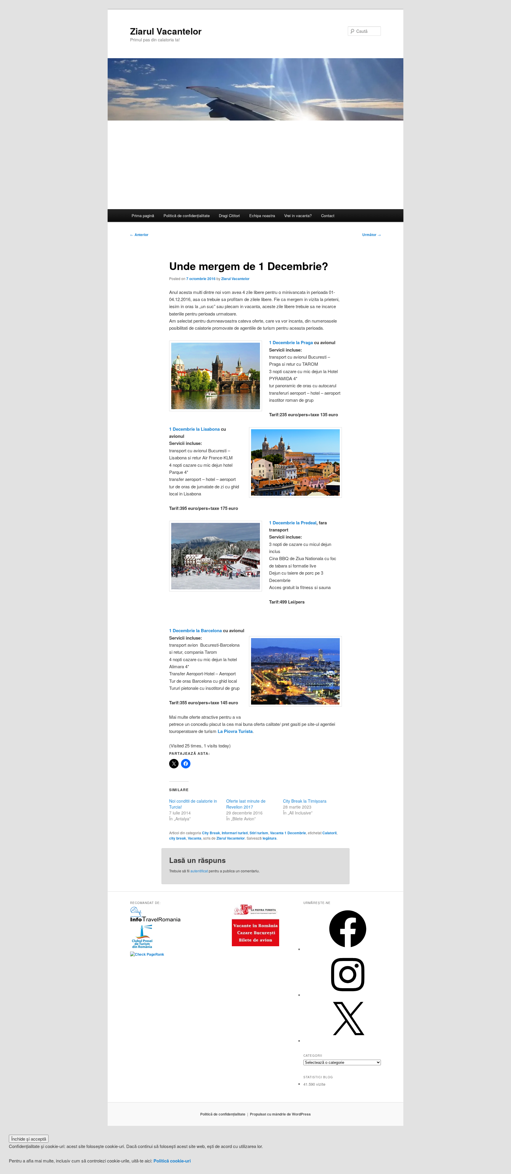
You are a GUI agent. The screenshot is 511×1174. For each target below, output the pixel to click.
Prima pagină (143, 215)
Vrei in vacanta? (298, 215)
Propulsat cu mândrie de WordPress (280, 1114)
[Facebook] (347, 949)
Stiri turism (259, 832)
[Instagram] (347, 995)
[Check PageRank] (147, 954)
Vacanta (194, 838)
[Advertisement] (255, 164)
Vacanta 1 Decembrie (288, 832)
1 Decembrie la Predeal (292, 522)
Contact (327, 215)
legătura (269, 838)
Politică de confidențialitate (187, 215)
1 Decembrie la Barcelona (195, 630)
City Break (211, 832)
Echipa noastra (262, 215)
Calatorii (329, 832)
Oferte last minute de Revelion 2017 (246, 804)
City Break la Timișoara (304, 801)
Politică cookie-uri (172, 1160)
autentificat (199, 870)
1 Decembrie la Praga (291, 342)
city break (177, 838)
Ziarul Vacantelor (166, 31)
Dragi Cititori (229, 215)
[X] (347, 1041)
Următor (371, 234)
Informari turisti (235, 832)
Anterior (139, 234)
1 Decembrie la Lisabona (194, 429)
